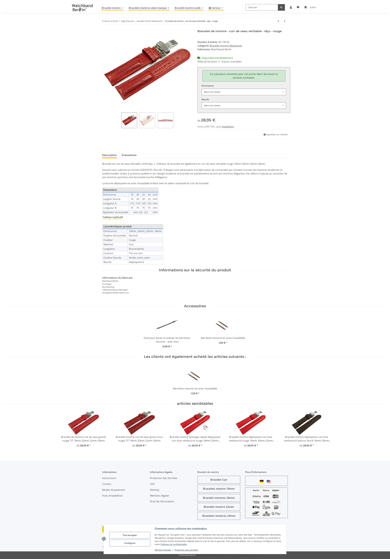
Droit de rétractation (162, 501)
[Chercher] (281, 7)
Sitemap (154, 490)
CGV (152, 484)
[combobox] (244, 92)
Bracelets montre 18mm (219, 488)
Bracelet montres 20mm (219, 498)
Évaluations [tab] (129, 155)
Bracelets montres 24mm (218, 516)
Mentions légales (163, 550)
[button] (290, 7)
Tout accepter (130, 535)
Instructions (109, 478)
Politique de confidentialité (173, 544)
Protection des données (186, 550)
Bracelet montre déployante (226, 45)
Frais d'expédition (112, 495)
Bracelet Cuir (218, 479)
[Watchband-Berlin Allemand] (262, 481)
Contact (106, 484)
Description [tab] (109, 155)
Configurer (130, 543)
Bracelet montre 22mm (219, 507)
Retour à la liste (111, 21)
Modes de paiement (113, 490)
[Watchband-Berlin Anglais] (269, 481)
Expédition (228, 126)
